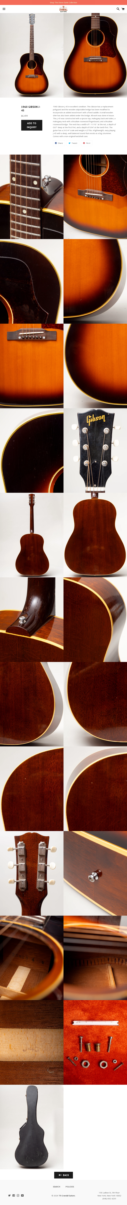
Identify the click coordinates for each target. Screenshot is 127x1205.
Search (56, 1187)
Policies (70, 1187)
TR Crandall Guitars (67, 1195)
